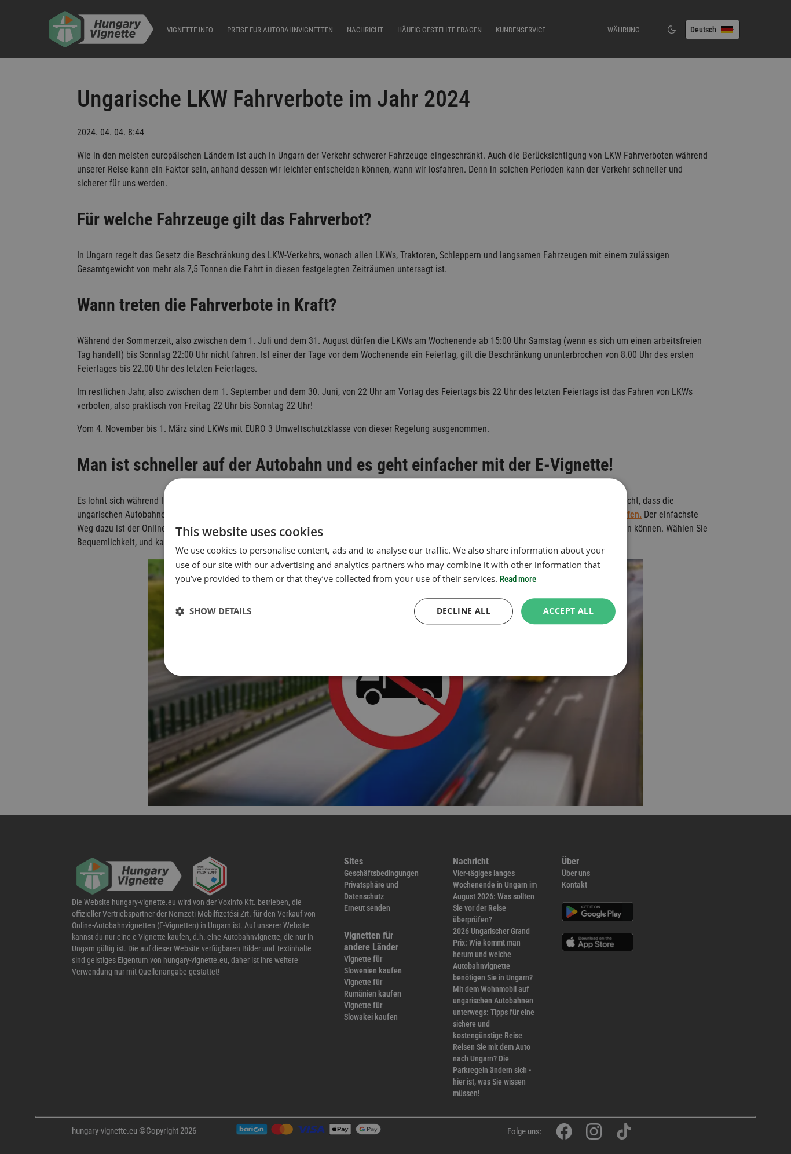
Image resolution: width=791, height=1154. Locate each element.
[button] (213, 611)
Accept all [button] (568, 610)
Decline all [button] (463, 610)
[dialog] (395, 577)
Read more (518, 579)
